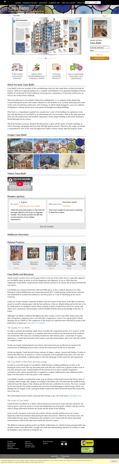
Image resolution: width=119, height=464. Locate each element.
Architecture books (12, 448)
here (42, 462)
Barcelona (16, 264)
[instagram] (66, 444)
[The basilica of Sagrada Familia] (69, 253)
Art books (10, 447)
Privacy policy (65, 456)
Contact (45, 443)
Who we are (28, 443)
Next (84, 255)
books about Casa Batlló (35, 323)
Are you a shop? (30, 447)
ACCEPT (114, 461)
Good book (66, 206)
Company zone (29, 445)
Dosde (57, 100)
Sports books (11, 445)
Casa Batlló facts (75, 396)
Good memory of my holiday (29, 206)
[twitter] (64, 444)
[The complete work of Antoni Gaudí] (51, 253)
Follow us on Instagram (111, 16)
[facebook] (62, 444)
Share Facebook (108, 16)
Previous (8, 255)
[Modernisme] (34, 253)
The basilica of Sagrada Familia (69, 265)
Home (9, 15)
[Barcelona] (16, 253)
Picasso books (11, 443)
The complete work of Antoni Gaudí (51, 265)
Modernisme (34, 264)
